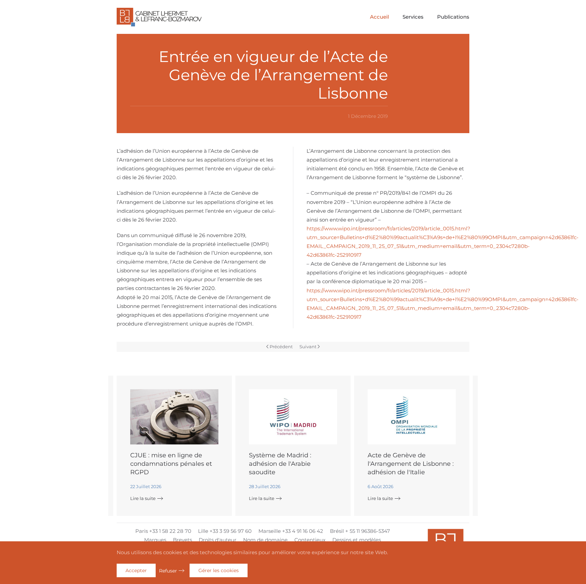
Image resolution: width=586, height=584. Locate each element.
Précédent (281, 346)
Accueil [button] (379, 17)
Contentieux (310, 540)
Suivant (307, 346)
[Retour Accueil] (159, 17)
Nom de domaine (265, 540)
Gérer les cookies (218, 570)
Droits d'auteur (217, 540)
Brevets (182, 540)
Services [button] (413, 17)
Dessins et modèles (356, 540)
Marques (155, 540)
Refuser (168, 571)
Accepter (136, 570)
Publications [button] (453, 17)
